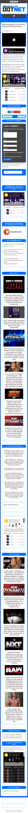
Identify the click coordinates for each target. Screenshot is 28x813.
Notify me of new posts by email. (13, 156)
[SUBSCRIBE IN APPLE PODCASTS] (14, 52)
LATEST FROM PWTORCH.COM (14, 446)
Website (5, 148)
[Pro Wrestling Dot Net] (14, 9)
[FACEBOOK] (13, 1)
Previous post (8, 116)
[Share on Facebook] (9, 112)
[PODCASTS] (17, 1)
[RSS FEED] (15, 1)
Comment (5, 131)
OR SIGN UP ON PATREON (11, 264)
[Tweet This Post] (12, 112)
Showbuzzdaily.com (14, 57)
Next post (20, 116)
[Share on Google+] (18, 112)
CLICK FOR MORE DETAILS (11, 258)
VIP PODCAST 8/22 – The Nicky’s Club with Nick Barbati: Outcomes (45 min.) (14, 469)
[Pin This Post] (15, 112)
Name (4, 139)
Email (4, 144)
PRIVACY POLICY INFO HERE (14, 108)
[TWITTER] (11, 1)
